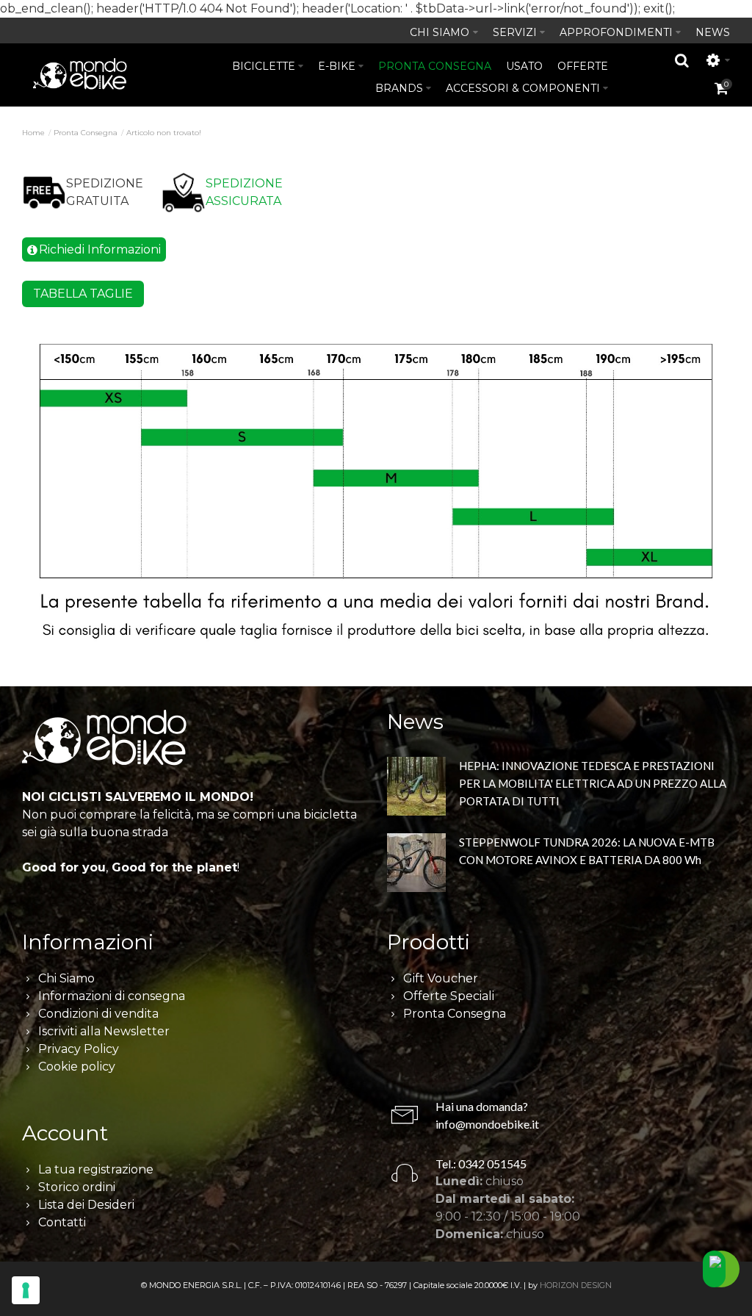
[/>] (416, 786)
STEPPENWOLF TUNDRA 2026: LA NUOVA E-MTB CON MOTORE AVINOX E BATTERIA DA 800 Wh (587, 850)
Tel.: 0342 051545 (481, 1164)
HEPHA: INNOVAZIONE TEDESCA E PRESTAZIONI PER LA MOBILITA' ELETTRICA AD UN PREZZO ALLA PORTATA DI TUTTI (592, 783)
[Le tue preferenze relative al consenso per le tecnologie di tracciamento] (26, 1290)
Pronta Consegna (86, 132)
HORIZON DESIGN (576, 1285)
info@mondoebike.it (487, 1124)
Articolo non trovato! (163, 132)
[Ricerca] (682, 60)
